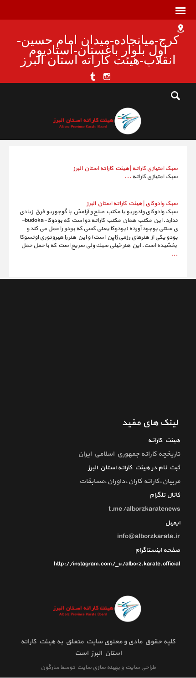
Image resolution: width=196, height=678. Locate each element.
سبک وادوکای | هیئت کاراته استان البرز (132, 203)
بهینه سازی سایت (98, 667)
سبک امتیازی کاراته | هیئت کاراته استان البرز (125, 168)
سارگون (50, 667)
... (127, 176)
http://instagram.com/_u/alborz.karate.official (117, 564)
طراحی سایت (140, 667)
